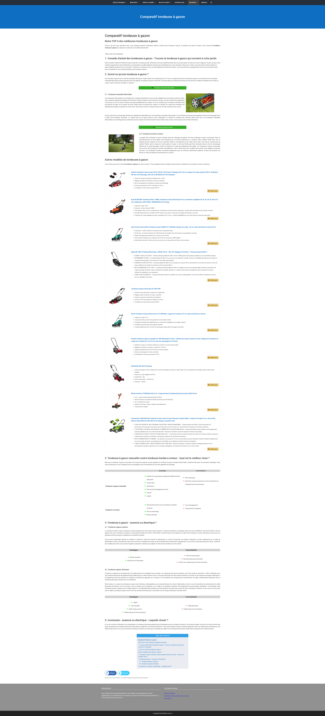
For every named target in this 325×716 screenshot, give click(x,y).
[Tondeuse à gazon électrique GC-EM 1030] (117, 296)
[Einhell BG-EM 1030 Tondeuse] (117, 373)
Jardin (193, 2)
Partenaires (167, 698)
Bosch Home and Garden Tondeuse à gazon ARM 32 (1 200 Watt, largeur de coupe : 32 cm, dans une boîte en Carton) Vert (173, 227)
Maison (134, 2)
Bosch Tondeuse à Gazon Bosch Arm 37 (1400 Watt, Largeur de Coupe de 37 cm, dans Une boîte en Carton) (168, 314)
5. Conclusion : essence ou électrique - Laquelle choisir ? (155, 666)
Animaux (204, 2)
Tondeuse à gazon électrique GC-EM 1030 (145, 289)
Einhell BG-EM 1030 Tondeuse (141, 366)
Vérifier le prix (213, 191)
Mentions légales (169, 693)
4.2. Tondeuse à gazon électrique (149, 664)
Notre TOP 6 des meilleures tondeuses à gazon (152, 642)
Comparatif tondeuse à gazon (147, 640)
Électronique (119, 2)
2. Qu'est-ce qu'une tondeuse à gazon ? (150, 649)
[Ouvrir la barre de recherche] (211, 2)
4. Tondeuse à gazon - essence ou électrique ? (152, 659)
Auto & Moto (165, 2)
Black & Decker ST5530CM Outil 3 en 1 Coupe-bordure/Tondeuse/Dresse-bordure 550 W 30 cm (164, 393)
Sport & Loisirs (148, 2)
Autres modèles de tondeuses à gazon (149, 652)
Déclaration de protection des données (176, 696)
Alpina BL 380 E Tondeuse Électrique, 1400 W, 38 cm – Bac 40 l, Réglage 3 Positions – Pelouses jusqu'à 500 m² (169, 252)
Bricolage (180, 2)
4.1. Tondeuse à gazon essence (148, 661)
